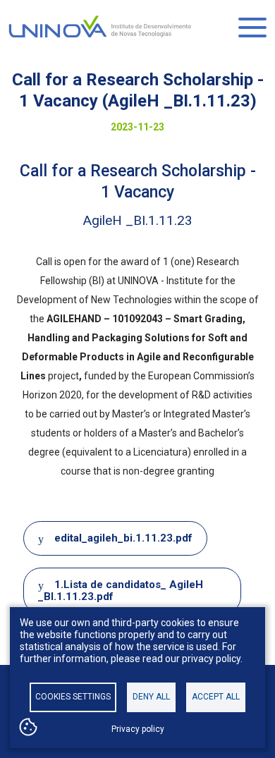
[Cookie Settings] (28, 728)
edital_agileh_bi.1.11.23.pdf (123, 538)
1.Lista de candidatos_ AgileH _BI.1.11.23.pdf (120, 590)
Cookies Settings (73, 697)
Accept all (216, 697)
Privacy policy (137, 729)
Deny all (151, 697)
